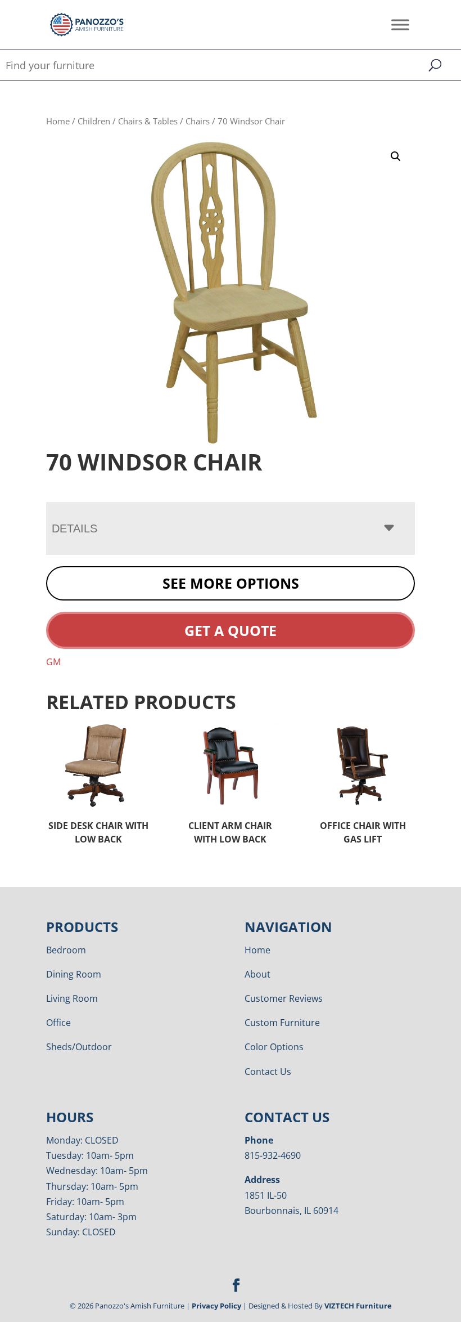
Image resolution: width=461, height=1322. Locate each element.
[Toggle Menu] (400, 24)
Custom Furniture (282, 1022)
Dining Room (73, 974)
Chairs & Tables (148, 121)
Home (58, 121)
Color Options (274, 1047)
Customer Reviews (284, 998)
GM (53, 662)
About (257, 974)
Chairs (198, 121)
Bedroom (66, 950)
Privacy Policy (216, 1306)
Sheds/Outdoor (79, 1047)
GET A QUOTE (230, 630)
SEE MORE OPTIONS (230, 583)
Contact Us (268, 1071)
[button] (396, 156)
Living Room (72, 998)
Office (58, 1022)
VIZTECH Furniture (358, 1306)
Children (94, 121)
